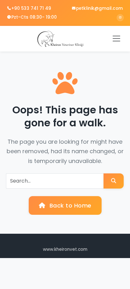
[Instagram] (120, 17)
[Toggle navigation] (116, 38)
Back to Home (70, 205)
